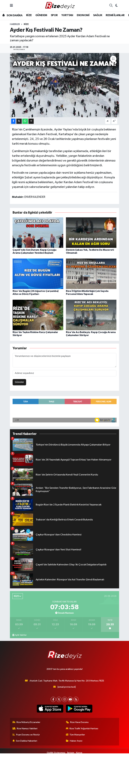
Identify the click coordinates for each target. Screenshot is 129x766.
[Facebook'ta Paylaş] (13, 121)
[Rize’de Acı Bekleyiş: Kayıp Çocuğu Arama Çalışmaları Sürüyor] (91, 315)
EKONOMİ (83, 15)
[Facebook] (53, 699)
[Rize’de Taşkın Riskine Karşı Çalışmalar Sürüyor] (38, 315)
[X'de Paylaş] (19, 121)
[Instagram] (64, 699)
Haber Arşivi (76, 741)
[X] (59, 699)
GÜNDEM (41, 15)
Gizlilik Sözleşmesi (56, 752)
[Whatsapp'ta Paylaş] (25, 121)
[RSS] (76, 699)
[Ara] (111, 6)
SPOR (54, 15)
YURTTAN (67, 15)
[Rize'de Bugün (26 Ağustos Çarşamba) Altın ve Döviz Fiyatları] (38, 273)
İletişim (70, 752)
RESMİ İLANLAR (115, 15)
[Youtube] (70, 699)
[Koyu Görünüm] (116, 6)
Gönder (19, 382)
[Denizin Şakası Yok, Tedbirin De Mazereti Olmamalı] (91, 232)
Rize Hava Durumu (79, 722)
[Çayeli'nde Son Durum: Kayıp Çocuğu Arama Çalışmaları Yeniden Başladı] (38, 232)
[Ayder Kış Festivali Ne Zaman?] (64, 85)
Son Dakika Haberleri (26, 741)
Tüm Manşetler (77, 735)
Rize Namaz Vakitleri (27, 728)
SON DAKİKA (14, 15)
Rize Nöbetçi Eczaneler (28, 722)
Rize (26, 24)
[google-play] (79, 709)
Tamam (116, 762)
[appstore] (50, 709)
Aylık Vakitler (21, 635)
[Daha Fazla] (31, 121)
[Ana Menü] (11, 5)
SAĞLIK (97, 15)
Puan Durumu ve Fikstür (28, 735)
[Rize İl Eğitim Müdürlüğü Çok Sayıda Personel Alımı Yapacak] (91, 273)
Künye (79, 752)
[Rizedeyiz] (60, 5)
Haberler (15, 24)
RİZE (29, 15)
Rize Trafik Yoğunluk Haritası (84, 728)
